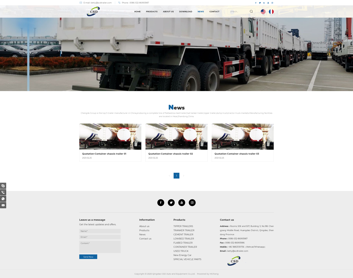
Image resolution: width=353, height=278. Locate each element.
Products (151, 11)
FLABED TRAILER (183, 242)
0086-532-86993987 (139, 2)
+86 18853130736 (236, 246)
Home (137, 11)
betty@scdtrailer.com (101, 2)
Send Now (88, 257)
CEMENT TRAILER (183, 234)
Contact (214, 11)
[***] (3, 186)
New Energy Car (182, 255)
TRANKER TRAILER (183, 230)
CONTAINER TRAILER (185, 246)
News (201, 11)
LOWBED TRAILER (183, 238)
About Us (168, 11)
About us (144, 226)
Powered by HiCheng (208, 273)
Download (185, 11)
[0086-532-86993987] (3, 192)
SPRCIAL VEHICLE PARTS (187, 259)
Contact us (145, 238)
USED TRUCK (180, 250)
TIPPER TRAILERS (183, 226)
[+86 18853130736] (3, 199)
